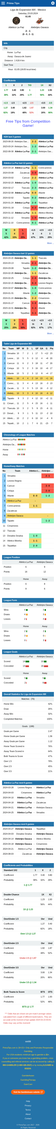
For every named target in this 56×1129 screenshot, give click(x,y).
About (28, 1114)
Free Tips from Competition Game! (28, 123)
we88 (28, 1041)
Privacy (28, 1106)
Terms (28, 1110)
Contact (28, 1118)
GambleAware (28, 1076)
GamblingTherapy (28, 1080)
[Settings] (53, 3)
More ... (50, 243)
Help (28, 1101)
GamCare (28, 1084)
